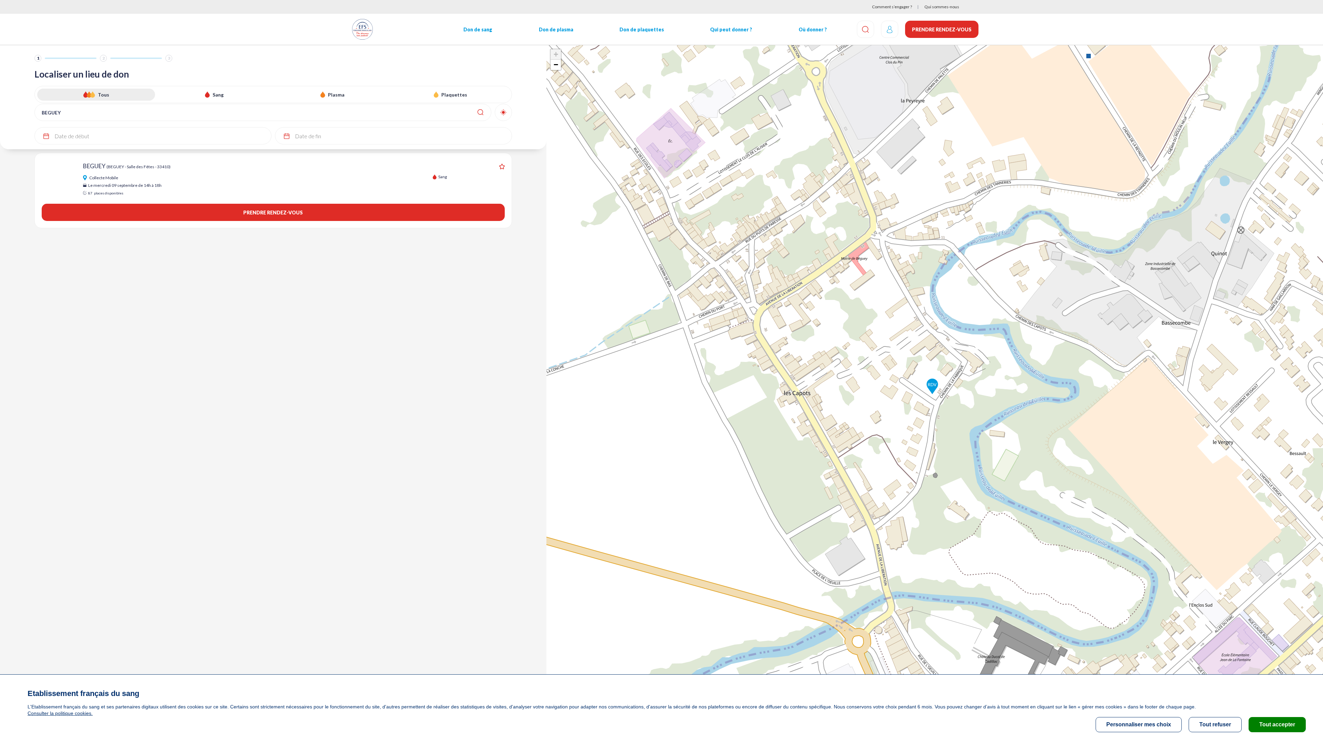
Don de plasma (556, 29)
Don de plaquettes (641, 29)
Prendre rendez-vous (942, 29)
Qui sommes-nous (941, 6)
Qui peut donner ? (731, 29)
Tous (103, 95)
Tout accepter (1277, 724)
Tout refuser (1215, 724)
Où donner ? (813, 29)
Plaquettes (454, 95)
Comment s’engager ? (892, 6)
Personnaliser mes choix (1138, 724)
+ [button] (556, 54)
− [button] (556, 64)
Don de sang (477, 29)
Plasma (336, 95)
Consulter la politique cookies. (60, 713)
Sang (218, 95)
